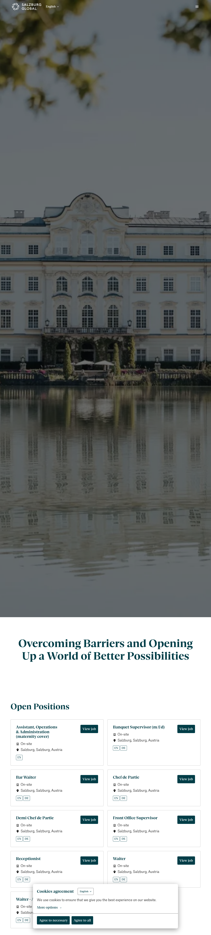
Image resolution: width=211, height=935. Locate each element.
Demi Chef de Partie (35, 818)
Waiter (119, 858)
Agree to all (82, 920)
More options (47, 907)
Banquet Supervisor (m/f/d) (139, 727)
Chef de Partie (126, 777)
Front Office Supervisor (135, 818)
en (19, 757)
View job (89, 729)
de (123, 748)
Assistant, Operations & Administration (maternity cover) (36, 732)
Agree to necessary (53, 920)
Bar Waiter (26, 777)
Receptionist (28, 858)
